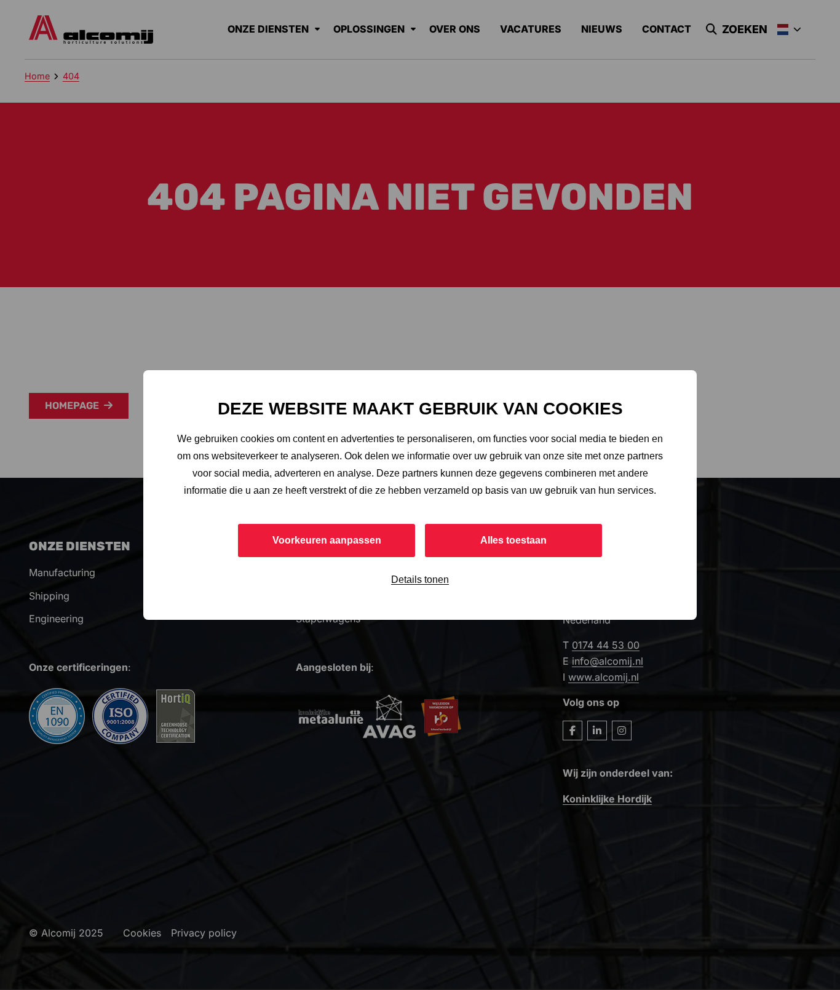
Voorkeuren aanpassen (326, 540)
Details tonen (420, 579)
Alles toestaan (513, 540)
